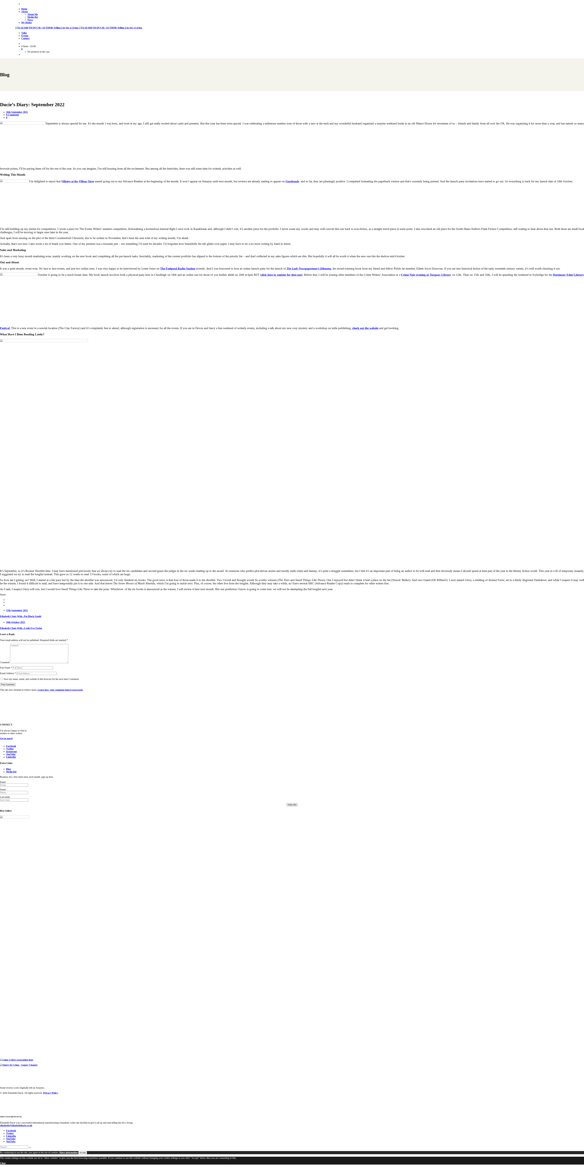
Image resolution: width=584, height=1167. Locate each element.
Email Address (8, 673)
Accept (83, 1153)
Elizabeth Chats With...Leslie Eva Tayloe (21, 628)
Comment (4, 662)
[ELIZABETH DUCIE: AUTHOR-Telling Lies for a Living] (47, 27)
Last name (5, 797)
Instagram (11, 751)
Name (3, 789)
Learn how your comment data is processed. (60, 690)
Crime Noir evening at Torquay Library (426, 274)
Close (3, 1163)
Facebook (11, 746)
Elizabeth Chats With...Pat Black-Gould (20, 616)
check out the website (365, 328)
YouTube (11, 754)
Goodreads (292, 181)
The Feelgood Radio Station (177, 268)
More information (68, 1152)
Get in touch (6, 738)
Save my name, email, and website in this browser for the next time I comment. (41, 679)
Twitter (10, 749)
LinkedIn (11, 757)
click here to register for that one (281, 274)
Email (3, 782)
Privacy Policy (50, 1093)
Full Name (6, 667)
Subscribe (292, 805)
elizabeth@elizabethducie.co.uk (16, 1125)
